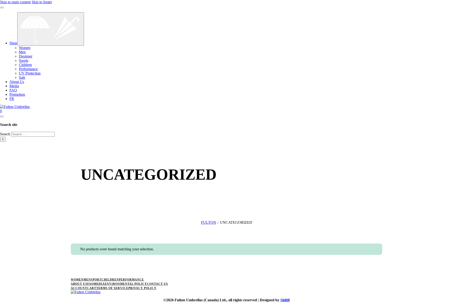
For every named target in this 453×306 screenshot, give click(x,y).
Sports (23, 60)
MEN (87, 279)
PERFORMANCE (131, 279)
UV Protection (30, 73)
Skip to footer (42, 2)
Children (25, 65)
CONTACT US (157, 283)
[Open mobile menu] (2, 7)
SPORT (96, 279)
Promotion (17, 94)
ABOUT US (79, 283)
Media (14, 86)
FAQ (13, 90)
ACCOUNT (79, 288)
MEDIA (99, 283)
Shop (13, 43)
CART (91, 288)
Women (24, 48)
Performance (28, 69)
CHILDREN (110, 279)
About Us (16, 82)
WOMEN (77, 279)
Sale (22, 77)
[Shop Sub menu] (50, 29)
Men (22, 52)
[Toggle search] (2, 116)
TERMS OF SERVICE (112, 288)
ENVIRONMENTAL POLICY (126, 283)
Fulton (208, 222)
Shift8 (285, 300)
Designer (25, 56)
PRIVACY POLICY (142, 288)
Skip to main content (15, 2)
